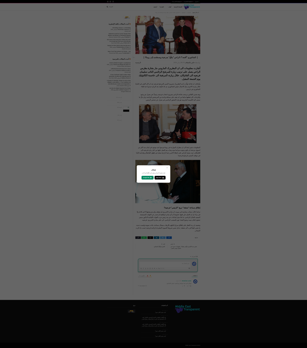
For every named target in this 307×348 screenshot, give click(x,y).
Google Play (146, 177)
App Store (159, 177)
